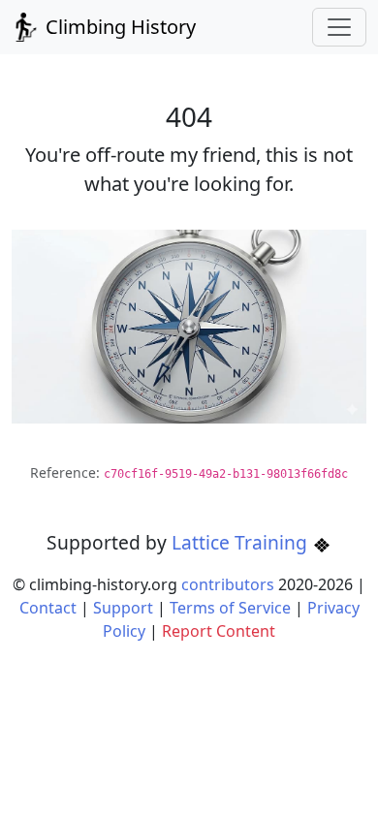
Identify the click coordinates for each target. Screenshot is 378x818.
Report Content (218, 631)
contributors (227, 584)
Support (123, 607)
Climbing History (118, 27)
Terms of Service (230, 607)
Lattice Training (242, 542)
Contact (48, 607)
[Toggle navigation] (339, 27)
